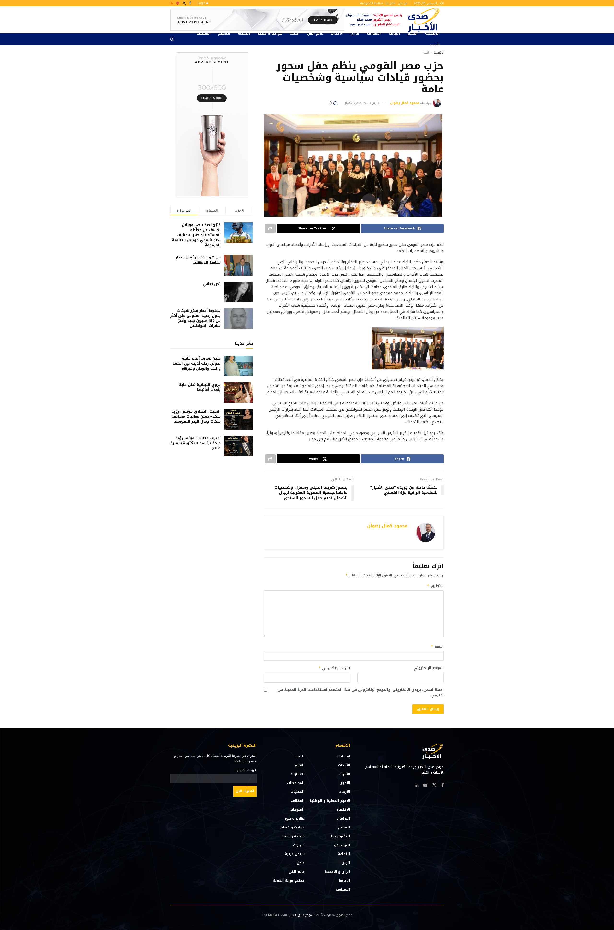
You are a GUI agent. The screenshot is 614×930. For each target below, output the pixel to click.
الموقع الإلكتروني (429, 668)
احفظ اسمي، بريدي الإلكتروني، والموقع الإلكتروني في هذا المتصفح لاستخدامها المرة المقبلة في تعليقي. (360, 692)
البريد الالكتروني (246, 770)
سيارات (299, 845)
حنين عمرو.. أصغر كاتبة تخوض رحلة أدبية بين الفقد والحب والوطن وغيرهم (196, 363)
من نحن (402, 3)
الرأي (355, 33)
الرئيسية (432, 33)
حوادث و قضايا (270, 33)
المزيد (435, 45)
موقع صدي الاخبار (301, 915)
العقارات (374, 33)
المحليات (297, 792)
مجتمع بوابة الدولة (289, 880)
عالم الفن (315, 33)
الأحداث (337, 33)
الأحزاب (344, 774)
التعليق (435, 586)
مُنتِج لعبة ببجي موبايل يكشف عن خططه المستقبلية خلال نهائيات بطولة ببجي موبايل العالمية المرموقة (196, 235)
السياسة (343, 889)
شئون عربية (295, 854)
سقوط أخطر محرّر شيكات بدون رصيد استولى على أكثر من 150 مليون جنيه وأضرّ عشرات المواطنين (195, 318)
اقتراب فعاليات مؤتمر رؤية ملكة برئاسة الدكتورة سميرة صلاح (195, 443)
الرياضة (394, 33)
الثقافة (244, 33)
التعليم (224, 33)
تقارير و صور (295, 818)
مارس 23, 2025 (369, 103)
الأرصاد (344, 792)
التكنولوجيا (340, 836)
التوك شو (342, 845)
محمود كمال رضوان (404, 103)
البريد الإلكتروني (334, 668)
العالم (300, 765)
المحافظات (296, 783)
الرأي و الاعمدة (337, 872)
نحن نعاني (212, 284)
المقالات (298, 801)
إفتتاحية (343, 756)
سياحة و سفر (293, 836)
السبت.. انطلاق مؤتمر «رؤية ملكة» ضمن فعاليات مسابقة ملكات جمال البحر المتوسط (196, 416)
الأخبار (413, 33)
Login (202, 3)
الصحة (294, 33)
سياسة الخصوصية (371, 3)
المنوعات (297, 809)
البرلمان (343, 818)
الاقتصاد (204, 33)
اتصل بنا (390, 3)
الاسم (437, 646)
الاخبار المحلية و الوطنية (329, 801)
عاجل (301, 863)
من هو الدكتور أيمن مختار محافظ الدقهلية (198, 260)
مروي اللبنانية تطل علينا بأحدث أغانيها (200, 387)
